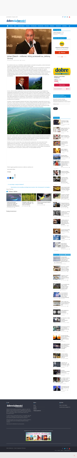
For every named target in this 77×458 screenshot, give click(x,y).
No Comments (56, 168)
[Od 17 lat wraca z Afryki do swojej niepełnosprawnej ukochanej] (57, 317)
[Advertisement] (38, 8)
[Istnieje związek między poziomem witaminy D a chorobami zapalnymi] (57, 186)
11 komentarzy (63, 383)
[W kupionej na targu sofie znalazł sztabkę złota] (57, 120)
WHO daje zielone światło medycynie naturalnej (64, 143)
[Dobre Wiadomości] (7, 26)
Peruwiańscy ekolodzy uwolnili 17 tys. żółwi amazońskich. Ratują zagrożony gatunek (65, 196)
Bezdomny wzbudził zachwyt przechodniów (65, 172)
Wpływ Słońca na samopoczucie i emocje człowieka (65, 237)
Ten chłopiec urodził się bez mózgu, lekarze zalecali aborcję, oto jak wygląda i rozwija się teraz (65, 380)
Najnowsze (62, 254)
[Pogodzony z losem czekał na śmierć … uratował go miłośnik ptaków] (57, 274)
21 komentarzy (64, 263)
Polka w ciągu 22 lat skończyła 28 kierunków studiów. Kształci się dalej (65, 303)
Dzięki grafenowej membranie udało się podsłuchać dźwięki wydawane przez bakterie (13, 204)
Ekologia (47, 25)
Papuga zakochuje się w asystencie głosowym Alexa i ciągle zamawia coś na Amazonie (65, 205)
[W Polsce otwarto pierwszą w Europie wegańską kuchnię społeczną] (57, 353)
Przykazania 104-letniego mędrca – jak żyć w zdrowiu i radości (65, 363)
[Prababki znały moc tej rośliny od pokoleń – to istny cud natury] (29, 194)
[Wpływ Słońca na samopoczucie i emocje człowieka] (57, 235)
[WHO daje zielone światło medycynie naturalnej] (57, 141)
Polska (11, 25)
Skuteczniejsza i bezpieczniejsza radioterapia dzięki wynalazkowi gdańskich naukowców (65, 245)
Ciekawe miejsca (21, 25)
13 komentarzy (63, 341)
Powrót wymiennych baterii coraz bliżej (44, 203)
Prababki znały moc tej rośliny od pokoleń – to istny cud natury (27, 203)
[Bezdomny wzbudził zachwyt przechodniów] (57, 170)
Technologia (33, 25)
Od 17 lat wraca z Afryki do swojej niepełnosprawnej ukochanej (65, 319)
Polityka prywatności (37, 410)
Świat (15, 25)
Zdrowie (27, 25)
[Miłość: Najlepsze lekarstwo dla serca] (57, 148)
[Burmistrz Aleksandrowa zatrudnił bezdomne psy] (57, 369)
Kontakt (34, 407)
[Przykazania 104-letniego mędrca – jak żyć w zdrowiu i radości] (57, 361)
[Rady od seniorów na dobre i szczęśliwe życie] (57, 135)
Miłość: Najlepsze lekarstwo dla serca (64, 150)
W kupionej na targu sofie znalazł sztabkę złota (65, 122)
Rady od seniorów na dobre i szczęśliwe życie (65, 136)
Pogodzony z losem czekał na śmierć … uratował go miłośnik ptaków (65, 277)
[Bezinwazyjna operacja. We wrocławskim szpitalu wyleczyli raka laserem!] (57, 326)
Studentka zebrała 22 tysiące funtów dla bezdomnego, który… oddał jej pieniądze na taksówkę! (65, 222)
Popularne (57, 254)
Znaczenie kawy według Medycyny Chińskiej (65, 230)
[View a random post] (69, 26)
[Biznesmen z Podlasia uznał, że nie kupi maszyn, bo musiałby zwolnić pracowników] (57, 265)
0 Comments (23, 60)
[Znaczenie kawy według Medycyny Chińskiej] (57, 229)
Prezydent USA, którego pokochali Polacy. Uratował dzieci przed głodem (65, 213)
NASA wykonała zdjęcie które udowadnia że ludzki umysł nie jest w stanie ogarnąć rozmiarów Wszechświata (62, 347)
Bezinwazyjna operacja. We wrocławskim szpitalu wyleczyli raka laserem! (65, 328)
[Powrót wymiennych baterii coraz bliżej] (44, 194)
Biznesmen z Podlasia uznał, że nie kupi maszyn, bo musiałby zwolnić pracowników (65, 268)
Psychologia (40, 25)
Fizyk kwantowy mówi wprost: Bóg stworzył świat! (65, 387)
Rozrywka (64, 25)
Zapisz (55, 108)
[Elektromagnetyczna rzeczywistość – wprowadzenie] (57, 309)
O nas (34, 405)
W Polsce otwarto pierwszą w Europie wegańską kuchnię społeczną (64, 355)
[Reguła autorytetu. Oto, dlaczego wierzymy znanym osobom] (57, 127)
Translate (61, 34)
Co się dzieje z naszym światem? (15, 184)
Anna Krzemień (16, 60)
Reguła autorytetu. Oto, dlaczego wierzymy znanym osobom (65, 129)
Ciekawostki (58, 25)
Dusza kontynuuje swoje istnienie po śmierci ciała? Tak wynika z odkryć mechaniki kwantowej (65, 295)
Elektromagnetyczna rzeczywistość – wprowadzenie (64, 311)
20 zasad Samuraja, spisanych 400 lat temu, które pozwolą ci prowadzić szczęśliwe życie (65, 338)
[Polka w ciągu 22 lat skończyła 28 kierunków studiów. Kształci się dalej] (57, 300)
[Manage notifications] (74, 455)
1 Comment (63, 240)
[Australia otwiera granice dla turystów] (57, 155)
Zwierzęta (52, 25)
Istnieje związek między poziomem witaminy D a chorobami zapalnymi (65, 188)
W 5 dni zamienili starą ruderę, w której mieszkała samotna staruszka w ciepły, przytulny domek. (65, 286)
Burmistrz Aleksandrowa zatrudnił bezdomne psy (65, 371)
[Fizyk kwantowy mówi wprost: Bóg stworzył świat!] (57, 385)
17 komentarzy (62, 298)
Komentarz (68, 254)
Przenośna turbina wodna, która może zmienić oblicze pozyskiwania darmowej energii (64, 180)
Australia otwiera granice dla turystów (64, 156)
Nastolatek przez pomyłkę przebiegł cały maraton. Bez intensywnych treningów (31, 187)
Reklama (35, 408)
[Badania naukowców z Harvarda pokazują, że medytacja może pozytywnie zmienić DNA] (57, 161)
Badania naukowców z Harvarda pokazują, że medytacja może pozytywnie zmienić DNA (65, 164)
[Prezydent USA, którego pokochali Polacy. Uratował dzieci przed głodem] (57, 211)
